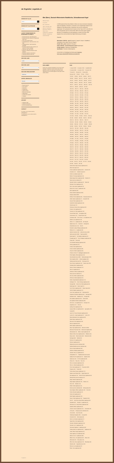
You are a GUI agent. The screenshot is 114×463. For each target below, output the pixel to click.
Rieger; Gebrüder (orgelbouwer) (76, 379)
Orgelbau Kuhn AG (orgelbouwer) (76, 356)
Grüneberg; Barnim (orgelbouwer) (76, 265)
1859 (76, 86)
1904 (81, 109)
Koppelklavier (73, 304)
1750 (78, 74)
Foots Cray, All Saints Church (27, 40)
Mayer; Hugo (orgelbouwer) (75, 327)
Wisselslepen (88, 441)
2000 (81, 153)
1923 (80, 117)
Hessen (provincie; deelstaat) (75, 273)
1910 (72, 113)
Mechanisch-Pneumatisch (75, 329)
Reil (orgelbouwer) (74, 375)
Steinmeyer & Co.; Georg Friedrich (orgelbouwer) (79, 404)
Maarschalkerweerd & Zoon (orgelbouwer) (78, 317)
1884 (81, 99)
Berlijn (87, 182)
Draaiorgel (86, 223)
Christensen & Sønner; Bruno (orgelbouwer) (78, 207)
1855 (80, 84)
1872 (81, 92)
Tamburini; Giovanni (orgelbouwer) (76, 408)
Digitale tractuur (73, 223)
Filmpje (72, 240)
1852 (89, 82)
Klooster (85, 298)
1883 (76, 99)
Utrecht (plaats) (80, 416)
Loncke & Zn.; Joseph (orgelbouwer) (77, 315)
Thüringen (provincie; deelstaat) (82, 410)
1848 (71, 82)
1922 (76, 117)
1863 (76, 88)
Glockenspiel (85, 261)
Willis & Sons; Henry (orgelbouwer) (77, 441)
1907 (76, 111)
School (88, 389)
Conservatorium (73, 215)
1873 (86, 92)
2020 (76, 163)
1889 (86, 101)
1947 (80, 126)
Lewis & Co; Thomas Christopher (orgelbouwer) (79, 313)
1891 (76, 103)
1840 (80, 78)
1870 (72, 92)
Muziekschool (88, 335)
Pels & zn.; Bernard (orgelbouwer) (76, 365)
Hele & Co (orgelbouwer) (75, 269)
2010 (72, 159)
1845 (80, 80)
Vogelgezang (88, 429)
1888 (81, 101)
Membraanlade (73, 331)
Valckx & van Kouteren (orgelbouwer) (77, 419)
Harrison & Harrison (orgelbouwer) (76, 267)
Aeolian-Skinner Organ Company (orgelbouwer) (78, 165)
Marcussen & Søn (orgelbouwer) (76, 321)
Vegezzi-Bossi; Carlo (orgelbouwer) (76, 421)
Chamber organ (73, 205)
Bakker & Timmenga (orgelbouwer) (77, 176)
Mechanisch (45, 29)
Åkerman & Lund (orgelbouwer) (76, 446)
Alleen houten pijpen (74, 167)
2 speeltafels (88, 67)
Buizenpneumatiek (87, 196)
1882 (72, 99)
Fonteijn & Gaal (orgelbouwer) (76, 246)
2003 (76, 155)
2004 (81, 155)
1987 (76, 146)
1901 (86, 107)
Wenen (87, 437)
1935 (71, 124)
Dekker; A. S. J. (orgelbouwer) (76, 221)
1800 (80, 76)
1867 (76, 90)
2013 (86, 159)
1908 (81, 111)
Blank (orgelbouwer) (74, 190)
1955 (76, 130)
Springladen (73, 402)
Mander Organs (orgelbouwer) (76, 319)
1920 (90, 115)
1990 (72, 149)
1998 (72, 153)
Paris (82, 360)
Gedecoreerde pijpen (86, 257)
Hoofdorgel (73, 281)
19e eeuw (85, 72)
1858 (72, 86)
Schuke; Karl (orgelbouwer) (75, 394)
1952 (81, 128)
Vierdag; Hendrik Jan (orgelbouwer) (76, 429)
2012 (81, 159)
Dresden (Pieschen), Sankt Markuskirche (29, 36)
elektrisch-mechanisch (74, 232)
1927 (76, 119)
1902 (72, 109)
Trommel (72, 412)
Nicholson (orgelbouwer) (75, 342)
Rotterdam (78, 383)
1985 (86, 144)
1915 (76, 115)
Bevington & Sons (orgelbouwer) (76, 184)
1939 (90, 124)
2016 (80, 161)
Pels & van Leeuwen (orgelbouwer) (77, 362)
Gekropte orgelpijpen (84, 259)
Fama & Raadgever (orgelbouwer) (84, 238)
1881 (86, 97)
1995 (76, 151)
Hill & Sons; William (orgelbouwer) (76, 275)
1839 (76, 78)
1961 (86, 132)
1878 (72, 97)
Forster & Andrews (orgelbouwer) (76, 248)
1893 (86, 103)
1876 (81, 94)
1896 (81, 105)
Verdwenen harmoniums (26, 103)
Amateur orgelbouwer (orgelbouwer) (76, 169)
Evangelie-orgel (73, 238)
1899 (76, 107)
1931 (76, 122)
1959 (76, 132)
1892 (81, 103)
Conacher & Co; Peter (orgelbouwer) (77, 211)
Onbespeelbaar (73, 354)
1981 (86, 142)
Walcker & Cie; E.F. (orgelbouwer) (76, 435)
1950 (72, 128)
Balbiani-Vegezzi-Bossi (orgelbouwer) (77, 178)
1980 (81, 142)
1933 (85, 122)
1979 (76, 142)
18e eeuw (78, 72)
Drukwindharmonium (74, 225)
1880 (81, 97)
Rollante (85, 381)
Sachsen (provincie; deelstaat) (76, 387)
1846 (85, 80)
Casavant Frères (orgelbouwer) (76, 200)
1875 (76, 94)
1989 (86, 146)
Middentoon (88, 333)
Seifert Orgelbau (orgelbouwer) (76, 396)
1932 (80, 122)
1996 (81, 151)
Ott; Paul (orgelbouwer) (82, 358)
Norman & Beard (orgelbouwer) (76, 348)
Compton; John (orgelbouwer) (75, 209)
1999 (76, 153)
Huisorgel (72, 284)
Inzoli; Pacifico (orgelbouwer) (75, 288)
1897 (86, 105)
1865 (86, 88)
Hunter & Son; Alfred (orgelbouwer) (83, 284)
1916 (80, 115)
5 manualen (88, 70)
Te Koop (72, 410)
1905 (86, 109)
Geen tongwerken (74, 259)
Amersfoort (87, 169)
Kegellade (80, 296)
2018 (89, 161)
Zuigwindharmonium (80, 443)
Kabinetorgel (85, 292)
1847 (89, 80)
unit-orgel (84, 414)
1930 (72, 122)
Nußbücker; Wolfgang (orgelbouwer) (77, 350)
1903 (76, 109)
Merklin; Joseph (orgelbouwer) (84, 331)
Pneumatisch (85, 367)
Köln (79, 304)
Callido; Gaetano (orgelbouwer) (76, 198)
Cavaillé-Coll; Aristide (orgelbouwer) (77, 203)
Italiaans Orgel (86, 288)
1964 (81, 134)
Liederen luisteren (25, 90)
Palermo (72, 360)
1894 (72, 105)
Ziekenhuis (72, 443)
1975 (76, 140)
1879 (76, 97)
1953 (86, 128)
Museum (72, 335)
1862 (72, 88)
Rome (72, 383)
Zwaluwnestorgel (46, 35)
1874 (72, 94)
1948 (84, 126)
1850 (80, 82)
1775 (86, 74)
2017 (84, 161)
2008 (81, 157)
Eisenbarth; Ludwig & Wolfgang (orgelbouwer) (78, 227)
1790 (76, 76)
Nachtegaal (73, 338)
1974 (72, 140)
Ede (81, 225)
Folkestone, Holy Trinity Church (27, 49)
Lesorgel (72, 311)
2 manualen (47, 26)
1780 (71, 76)
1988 (81, 146)
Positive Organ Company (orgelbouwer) (77, 371)
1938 (85, 124)
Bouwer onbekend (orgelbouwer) (76, 192)
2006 (72, 157)
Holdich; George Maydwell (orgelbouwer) (78, 279)
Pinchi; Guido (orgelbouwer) (75, 367)
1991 (76, 149)
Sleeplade (86, 398)
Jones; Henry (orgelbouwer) (75, 292)
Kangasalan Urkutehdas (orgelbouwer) (77, 294)
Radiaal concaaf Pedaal (75, 373)
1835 (71, 78)
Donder (80, 223)
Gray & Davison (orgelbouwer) (76, 263)
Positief (79, 369)
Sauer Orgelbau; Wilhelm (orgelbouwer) (77, 389)
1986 (72, 146)
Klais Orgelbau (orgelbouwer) (76, 298)
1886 (72, 101)
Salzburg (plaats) (86, 387)
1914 (72, 115)
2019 (71, 163)
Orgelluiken (51, 32)
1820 (84, 76)
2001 (86, 153)
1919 (85, 115)
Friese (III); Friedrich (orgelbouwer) (76, 250)
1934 (89, 122)
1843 (71, 80)
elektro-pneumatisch (74, 234)
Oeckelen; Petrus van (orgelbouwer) (77, 352)
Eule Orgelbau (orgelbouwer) (82, 236)
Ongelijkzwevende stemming (84, 354)
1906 (72, 111)
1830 (89, 76)
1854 (76, 84)
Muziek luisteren (80, 335)
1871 (76, 92)
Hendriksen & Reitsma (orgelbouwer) (77, 271)
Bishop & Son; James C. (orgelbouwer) (77, 188)
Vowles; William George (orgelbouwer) (77, 431)
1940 (71, 126)
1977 (86, 140)
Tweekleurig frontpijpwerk (75, 414)
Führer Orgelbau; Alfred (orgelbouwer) (77, 254)
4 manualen (80, 70)
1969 (86, 136)
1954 (72, 130)
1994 (44, 26)
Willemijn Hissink (46, 20)
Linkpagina (24, 96)
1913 (86, 113)
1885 (86, 99)
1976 (81, 140)
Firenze (78, 240)
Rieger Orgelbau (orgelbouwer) (76, 381)
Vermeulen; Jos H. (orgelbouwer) (76, 425)
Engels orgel (83, 234)
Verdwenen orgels (25, 102)
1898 (72, 107)
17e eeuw (72, 72)
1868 (81, 90)
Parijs (77, 360)
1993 (86, 149)
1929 (86, 119)
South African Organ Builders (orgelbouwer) (82, 400)
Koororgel (86, 302)
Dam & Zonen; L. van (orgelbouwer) (84, 217)
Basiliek (87, 178)
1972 (81, 138)
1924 (84, 117)
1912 (81, 113)
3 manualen (73, 70)
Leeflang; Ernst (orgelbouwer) (76, 306)
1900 (81, 107)
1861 (85, 86)
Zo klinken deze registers (26, 94)
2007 (76, 157)
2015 (76, 161)
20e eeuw (72, 74)
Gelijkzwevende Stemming (75, 261)
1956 (81, 130)
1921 (71, 117)
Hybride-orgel (73, 286)
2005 (86, 155)
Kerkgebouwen (24, 89)
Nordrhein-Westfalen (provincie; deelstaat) (78, 346)
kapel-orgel (88, 294)
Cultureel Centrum (82, 215)
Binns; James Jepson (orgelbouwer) (77, 186)
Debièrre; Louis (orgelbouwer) (76, 219)
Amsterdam (73, 171)
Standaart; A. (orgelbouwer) (82, 402)
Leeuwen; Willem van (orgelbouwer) (77, 308)
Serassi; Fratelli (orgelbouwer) (76, 398)
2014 (71, 161)
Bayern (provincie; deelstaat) (75, 180)
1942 (76, 126)
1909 (86, 111)
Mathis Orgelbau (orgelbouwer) (76, 325)
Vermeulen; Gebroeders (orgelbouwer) (77, 423)
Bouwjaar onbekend (74, 194)
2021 (80, 163)
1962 (72, 134)
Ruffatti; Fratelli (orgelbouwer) (76, 385)
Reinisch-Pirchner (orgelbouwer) (85, 375)
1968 (81, 136)
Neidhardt (79, 338)
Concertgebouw (82, 213)
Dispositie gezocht (25, 85)
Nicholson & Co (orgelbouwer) (76, 340)
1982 (72, 144)
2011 (76, 159)
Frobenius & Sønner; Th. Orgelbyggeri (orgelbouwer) (79, 252)
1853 (71, 84)
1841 (85, 78)
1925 (89, 117)
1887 (76, 101)
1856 (85, 84)
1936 (76, 124)
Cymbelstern (48, 28)
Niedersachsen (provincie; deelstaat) (77, 344)
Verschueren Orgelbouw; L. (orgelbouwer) (78, 427)
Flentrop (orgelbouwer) (74, 244)
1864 (81, 88)
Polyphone (72, 369)
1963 (76, 134)
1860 (81, 86)
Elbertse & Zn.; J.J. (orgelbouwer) (76, 230)
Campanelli (86, 198)
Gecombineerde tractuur (75, 257)
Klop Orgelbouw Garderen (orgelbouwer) (77, 300)
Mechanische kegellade (87, 329)
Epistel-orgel (73, 236)
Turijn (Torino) (79, 412)
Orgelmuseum (73, 358)
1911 (76, 113)
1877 (86, 94)
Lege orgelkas (88, 308)
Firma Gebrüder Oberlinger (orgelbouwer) (77, 242)
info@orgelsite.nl (24, 112)
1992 (81, 149)
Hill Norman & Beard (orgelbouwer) (76, 277)
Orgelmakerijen (24, 93)
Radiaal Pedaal (85, 373)
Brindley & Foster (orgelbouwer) (76, 196)
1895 (76, 105)
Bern (44, 24)
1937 (81, 124)
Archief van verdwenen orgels (76, 173)
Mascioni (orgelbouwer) (75, 323)
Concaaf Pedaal (74, 213)
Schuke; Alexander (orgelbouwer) (76, 392)
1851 (85, 82)
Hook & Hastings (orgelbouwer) (83, 281)
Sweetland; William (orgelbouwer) (76, 406)
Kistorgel (86, 296)
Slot (71, 400)
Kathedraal (73, 296)
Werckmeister (73, 439)
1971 (76, 138)
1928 (81, 119)
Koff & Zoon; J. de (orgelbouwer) (76, 302)
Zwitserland (47, 24)
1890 (72, 103)
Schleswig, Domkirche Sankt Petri (28, 54)
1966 (72, 136)
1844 (76, 80)
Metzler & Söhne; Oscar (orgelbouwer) (47, 31)
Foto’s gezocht (24, 86)
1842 (89, 78)
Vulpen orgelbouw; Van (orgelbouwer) (77, 433)
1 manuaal (73, 67)
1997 (86, 151)
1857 (90, 84)
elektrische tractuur (84, 232)
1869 (86, 90)
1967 (76, 136)
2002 (72, 155)
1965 (86, 134)
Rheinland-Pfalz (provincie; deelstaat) (77, 377)
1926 (72, 119)
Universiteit (73, 416)
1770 (82, 74)
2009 (86, 157)
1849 (76, 82)
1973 (86, 138)
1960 (81, 132)
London (87, 315)
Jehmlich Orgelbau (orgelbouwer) (76, 290)
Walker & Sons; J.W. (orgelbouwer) (77, 437)
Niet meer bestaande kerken (27, 105)
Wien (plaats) (80, 439)
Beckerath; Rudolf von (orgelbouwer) (77, 182)
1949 (89, 126)
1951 (76, 128)
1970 (72, 138)
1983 (76, 144)
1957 (86, 130)
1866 (72, 90)
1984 (81, 144)
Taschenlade (88, 408)
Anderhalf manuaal (81, 171)
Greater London (87, 263)
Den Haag (85, 221)
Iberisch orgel (81, 286)
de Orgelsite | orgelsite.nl (31, 9)
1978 (72, 142)
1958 (72, 132)
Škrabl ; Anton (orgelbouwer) (75, 448)
